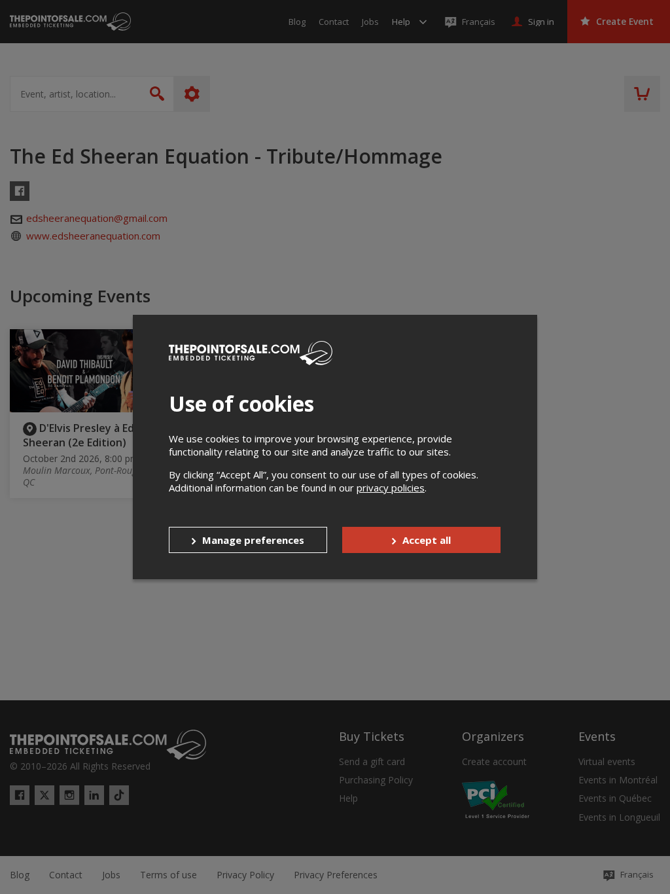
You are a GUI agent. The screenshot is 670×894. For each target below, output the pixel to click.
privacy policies (391, 487)
